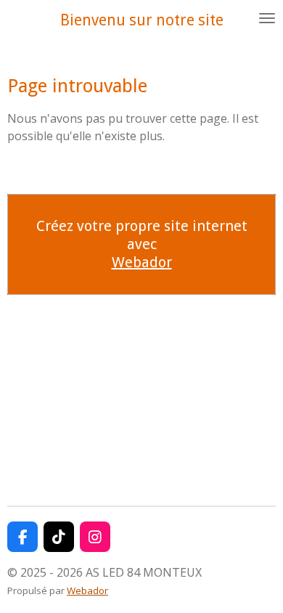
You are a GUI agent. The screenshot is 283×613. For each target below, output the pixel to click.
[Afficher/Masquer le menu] (267, 18)
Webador (142, 262)
